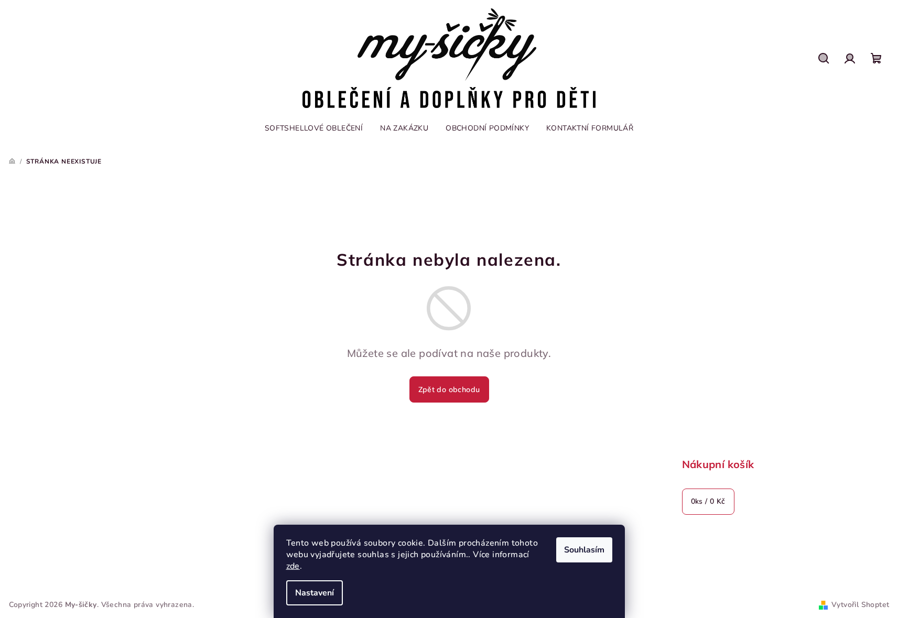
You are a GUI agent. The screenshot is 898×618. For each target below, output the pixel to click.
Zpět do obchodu (449, 389)
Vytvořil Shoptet (860, 605)
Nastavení (314, 593)
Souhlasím (584, 550)
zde (293, 566)
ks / (708, 501)
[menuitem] (313, 128)
